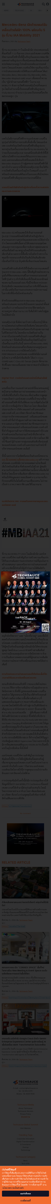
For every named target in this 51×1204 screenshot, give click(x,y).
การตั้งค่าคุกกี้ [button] (25, 1200)
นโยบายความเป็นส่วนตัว (13, 1187)
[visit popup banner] (25, 602)
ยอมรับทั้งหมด (25, 1194)
